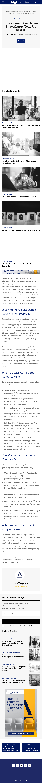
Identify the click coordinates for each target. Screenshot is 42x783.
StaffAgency (11, 34)
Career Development (18, 11)
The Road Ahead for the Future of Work (19, 197)
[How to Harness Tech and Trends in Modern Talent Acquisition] (21, 108)
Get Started (21, 621)
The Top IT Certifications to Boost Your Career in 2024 (14, 681)
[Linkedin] (21, 765)
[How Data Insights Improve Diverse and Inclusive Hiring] (21, 144)
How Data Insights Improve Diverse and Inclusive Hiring (19, 162)
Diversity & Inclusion (8, 158)
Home (8, 11)
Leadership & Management (11, 652)
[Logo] (21, 2)
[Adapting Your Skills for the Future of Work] (21, 213)
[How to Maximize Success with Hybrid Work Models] (34, 655)
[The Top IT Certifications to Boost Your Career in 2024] (34, 680)
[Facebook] (19, 41)
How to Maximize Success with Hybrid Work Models (13, 656)
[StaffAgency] (21, 575)
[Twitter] (23, 41)
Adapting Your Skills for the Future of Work (21, 230)
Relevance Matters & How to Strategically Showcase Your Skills (11, 748)
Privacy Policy (28, 626)
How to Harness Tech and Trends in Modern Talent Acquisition (21, 126)
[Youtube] (29, 765)
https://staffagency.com (21, 586)
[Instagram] (17, 765)
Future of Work (7, 123)
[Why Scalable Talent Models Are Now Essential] (21, 246)
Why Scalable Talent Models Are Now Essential (18, 265)
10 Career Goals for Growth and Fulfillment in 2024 (31, 748)
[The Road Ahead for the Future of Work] (21, 179)
